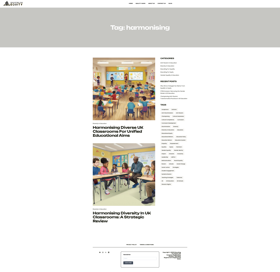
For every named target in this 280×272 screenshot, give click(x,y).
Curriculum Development (169, 123)
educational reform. (167, 136)
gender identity (178, 150)
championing (166, 116)
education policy (181, 136)
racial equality (178, 160)
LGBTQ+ (173, 157)
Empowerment (174, 143)
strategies (176, 167)
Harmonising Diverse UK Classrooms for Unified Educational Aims (118, 131)
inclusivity (180, 153)
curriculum (180, 119)
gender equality (166, 150)
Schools (171, 164)
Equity (171, 147)
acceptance (165, 109)
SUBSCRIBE (128, 262)
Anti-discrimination (167, 113)
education (180, 130)
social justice (166, 167)
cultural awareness (178, 116)
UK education (170, 181)
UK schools (180, 181)
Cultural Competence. (168, 119)
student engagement (168, 170)
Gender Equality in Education (169, 75)
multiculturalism (166, 160)
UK (162, 181)
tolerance (179, 177)
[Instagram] (103, 252)
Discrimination (166, 126)
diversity (175, 126)
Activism (174, 109)
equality (164, 147)
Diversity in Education (100, 123)
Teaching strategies (167, 177)
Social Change (181, 164)
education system (180, 140)
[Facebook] (100, 252)
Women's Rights (166, 184)
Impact (164, 153)
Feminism (179, 147)
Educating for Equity (167, 72)
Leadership (165, 157)
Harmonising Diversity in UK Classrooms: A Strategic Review (122, 217)
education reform (167, 140)
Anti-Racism (179, 113)
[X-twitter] (105, 252)
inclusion (171, 153)
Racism (164, 164)
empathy (164, 143)
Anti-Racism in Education (168, 63)
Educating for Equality (167, 69)
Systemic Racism (166, 174)
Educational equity (167, 133)
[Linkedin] (108, 252)
